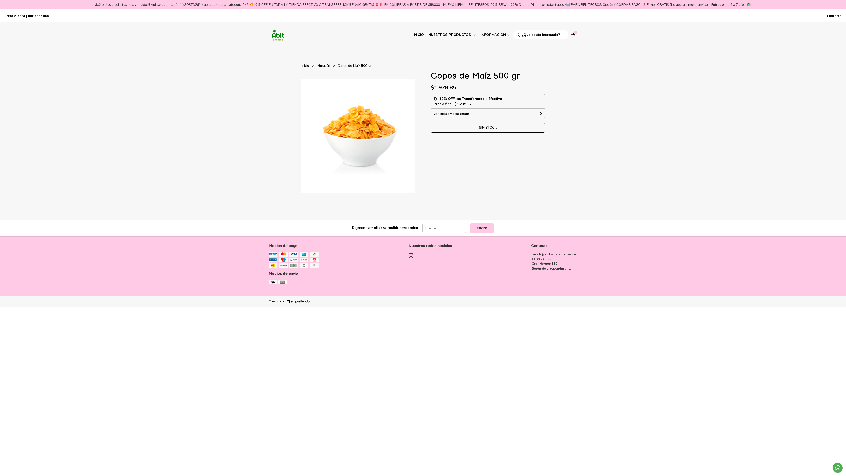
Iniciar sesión (38, 16)
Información (494, 34)
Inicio (418, 34)
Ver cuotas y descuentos (451, 114)
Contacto (834, 16)
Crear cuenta (14, 16)
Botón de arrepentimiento (552, 268)
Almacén (324, 65)
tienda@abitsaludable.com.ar (554, 254)
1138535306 (542, 259)
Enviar (482, 228)
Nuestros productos (450, 34)
